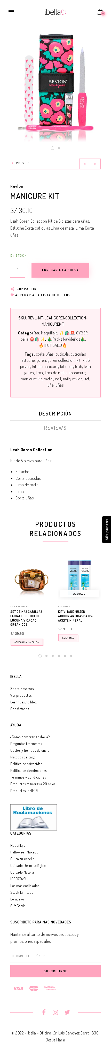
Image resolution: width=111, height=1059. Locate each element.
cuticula (62, 354)
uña (50, 385)
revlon (77, 378)
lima (39, 372)
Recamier (64, 606)
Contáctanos (19, 709)
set (87, 378)
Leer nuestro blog (23, 702)
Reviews (55, 428)
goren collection (61, 360)
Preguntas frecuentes (26, 743)
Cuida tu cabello (22, 859)
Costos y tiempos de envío (30, 750)
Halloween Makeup (24, 852)
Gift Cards (17, 906)
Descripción (55, 413)
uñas (60, 385)
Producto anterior (85, 164)
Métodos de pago (23, 757)
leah (78, 366)
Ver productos (21, 695)
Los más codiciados (24, 885)
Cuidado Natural (22, 872)
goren (41, 360)
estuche (28, 360)
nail (58, 378)
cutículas (78, 354)
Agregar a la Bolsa (26, 642)
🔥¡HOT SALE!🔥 (53, 345)
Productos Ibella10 (24, 790)
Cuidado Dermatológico (28, 865)
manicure (77, 372)
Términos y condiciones (28, 777)
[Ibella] (56, 11)
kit (78, 360)
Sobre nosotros (22, 688)
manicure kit (31, 378)
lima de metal (56, 372)
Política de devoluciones (28, 770)
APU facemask (19, 606)
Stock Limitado (21, 892)
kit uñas (66, 366)
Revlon (16, 186)
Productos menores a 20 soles (32, 784)
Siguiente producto (95, 164)
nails (67, 378)
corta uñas (45, 354)
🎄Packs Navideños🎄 (66, 339)
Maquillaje (49, 332)
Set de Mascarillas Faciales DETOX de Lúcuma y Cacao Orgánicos (26, 618)
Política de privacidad (26, 764)
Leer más (68, 637)
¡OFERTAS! (18, 879)
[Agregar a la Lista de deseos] (51, 612)
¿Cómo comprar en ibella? (30, 737)
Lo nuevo (17, 899)
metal (48, 378)
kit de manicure (45, 366)
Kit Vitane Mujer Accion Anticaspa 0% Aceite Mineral (75, 616)
